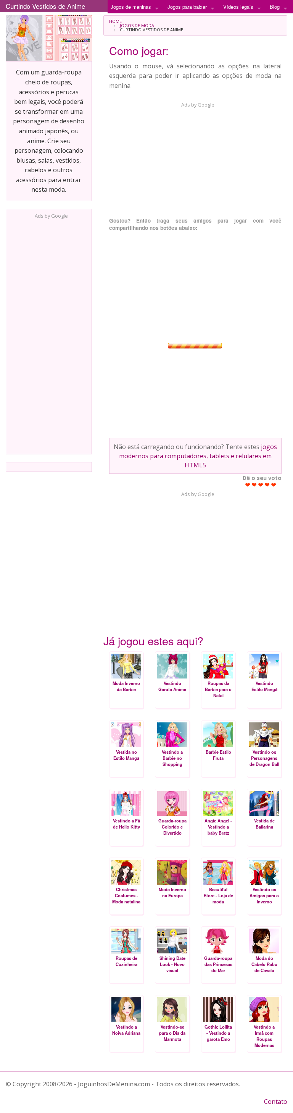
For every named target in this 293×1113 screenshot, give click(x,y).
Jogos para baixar (187, 6)
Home (115, 21)
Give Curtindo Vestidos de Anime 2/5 (254, 485)
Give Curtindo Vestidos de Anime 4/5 (267, 485)
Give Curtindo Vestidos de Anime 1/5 (248, 485)
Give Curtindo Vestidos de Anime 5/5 (273, 485)
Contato (275, 1101)
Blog (275, 6)
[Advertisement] (48, 334)
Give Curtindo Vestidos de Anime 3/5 (261, 485)
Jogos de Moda (137, 25)
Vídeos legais (238, 6)
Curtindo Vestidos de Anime (45, 6)
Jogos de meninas (131, 6)
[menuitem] (195, 21)
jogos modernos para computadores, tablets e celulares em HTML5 (198, 456)
